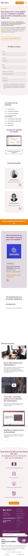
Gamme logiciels (20, 511)
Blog (17, 527)
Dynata (13, 22)
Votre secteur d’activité (21, 515)
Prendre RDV (19, 2)
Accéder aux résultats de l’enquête (14, 152)
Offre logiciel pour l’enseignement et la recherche (20, 517)
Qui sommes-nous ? (20, 509)
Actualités (18, 520)
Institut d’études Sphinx (21, 513)
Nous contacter (14, 503)
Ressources (19, 524)
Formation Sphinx (20, 522)
